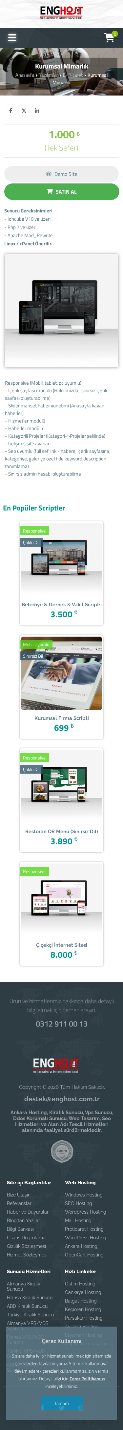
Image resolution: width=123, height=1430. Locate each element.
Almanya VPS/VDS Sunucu (28, 1326)
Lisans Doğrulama (26, 1237)
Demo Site (65, 174)
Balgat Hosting (81, 1301)
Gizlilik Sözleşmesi (26, 1246)
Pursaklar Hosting (84, 1318)
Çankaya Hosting (83, 1292)
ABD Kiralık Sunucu (27, 1306)
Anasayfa (24, 75)
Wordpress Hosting (85, 1212)
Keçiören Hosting (83, 1309)
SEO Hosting (78, 1203)
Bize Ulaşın (19, 1194)
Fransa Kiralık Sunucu (29, 1297)
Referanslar (19, 1203)
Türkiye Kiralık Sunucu (30, 1314)
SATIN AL (65, 192)
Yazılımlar (48, 75)
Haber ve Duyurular (28, 1212)
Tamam (61, 1403)
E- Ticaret (73, 75)
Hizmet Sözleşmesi (27, 1254)
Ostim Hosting (80, 1283)
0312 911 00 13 (62, 1024)
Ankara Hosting (81, 1246)
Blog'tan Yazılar (23, 1220)
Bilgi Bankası (20, 1229)
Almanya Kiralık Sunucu (23, 1286)
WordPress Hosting (85, 1237)
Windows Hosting (84, 1194)
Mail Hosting (78, 1220)
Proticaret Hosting (84, 1229)
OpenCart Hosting (84, 1254)
